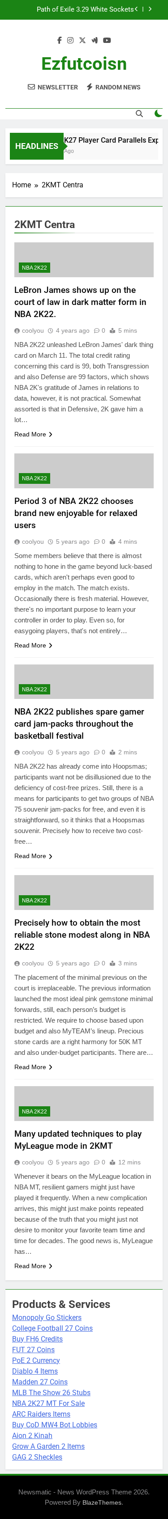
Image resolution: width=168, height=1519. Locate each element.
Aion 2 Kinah (32, 1435)
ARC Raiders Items (41, 1414)
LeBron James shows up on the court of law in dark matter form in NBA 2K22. (80, 302)
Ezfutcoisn (84, 63)
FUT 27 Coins (33, 1350)
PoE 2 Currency (36, 1360)
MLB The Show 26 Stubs (51, 1392)
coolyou (33, 330)
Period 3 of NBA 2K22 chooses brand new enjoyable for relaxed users (76, 513)
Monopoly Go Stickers (47, 1317)
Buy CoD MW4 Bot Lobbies (54, 1425)
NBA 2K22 (34, 268)
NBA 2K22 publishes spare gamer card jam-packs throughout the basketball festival (79, 724)
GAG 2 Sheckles (37, 1457)
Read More (30, 434)
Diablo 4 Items (35, 1371)
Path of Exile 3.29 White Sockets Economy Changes (85, 9)
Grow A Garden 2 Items (48, 1446)
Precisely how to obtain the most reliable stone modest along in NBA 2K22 (82, 935)
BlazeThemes (101, 1502)
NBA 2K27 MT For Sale (48, 1403)
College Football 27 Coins (52, 1328)
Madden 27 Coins (40, 1382)
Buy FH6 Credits (37, 1339)
